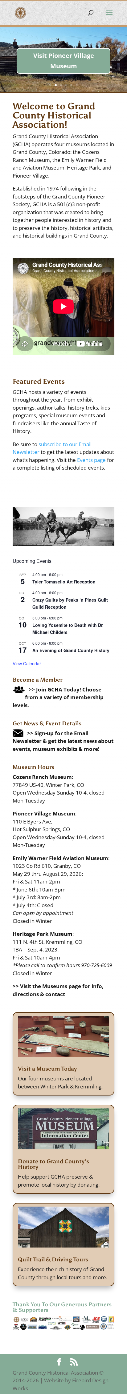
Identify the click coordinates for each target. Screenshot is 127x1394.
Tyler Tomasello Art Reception (64, 582)
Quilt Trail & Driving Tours (53, 1259)
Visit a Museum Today (47, 1068)
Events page (91, 459)
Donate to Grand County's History (53, 1164)
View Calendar (27, 663)
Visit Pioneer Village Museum (63, 60)
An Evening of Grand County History (70, 650)
